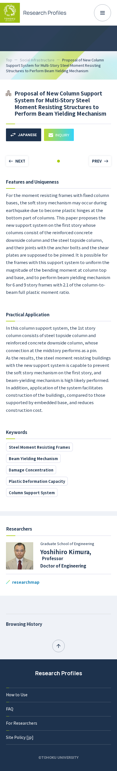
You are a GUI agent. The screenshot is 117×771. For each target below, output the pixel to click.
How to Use (17, 694)
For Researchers (21, 723)
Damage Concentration (31, 470)
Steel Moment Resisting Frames (39, 447)
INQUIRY (62, 135)
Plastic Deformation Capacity (37, 481)
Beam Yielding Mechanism (33, 458)
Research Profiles (58, 673)
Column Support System (32, 492)
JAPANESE (27, 135)
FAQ (9, 709)
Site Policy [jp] (20, 737)
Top (9, 60)
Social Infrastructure (37, 60)
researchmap (25, 582)
